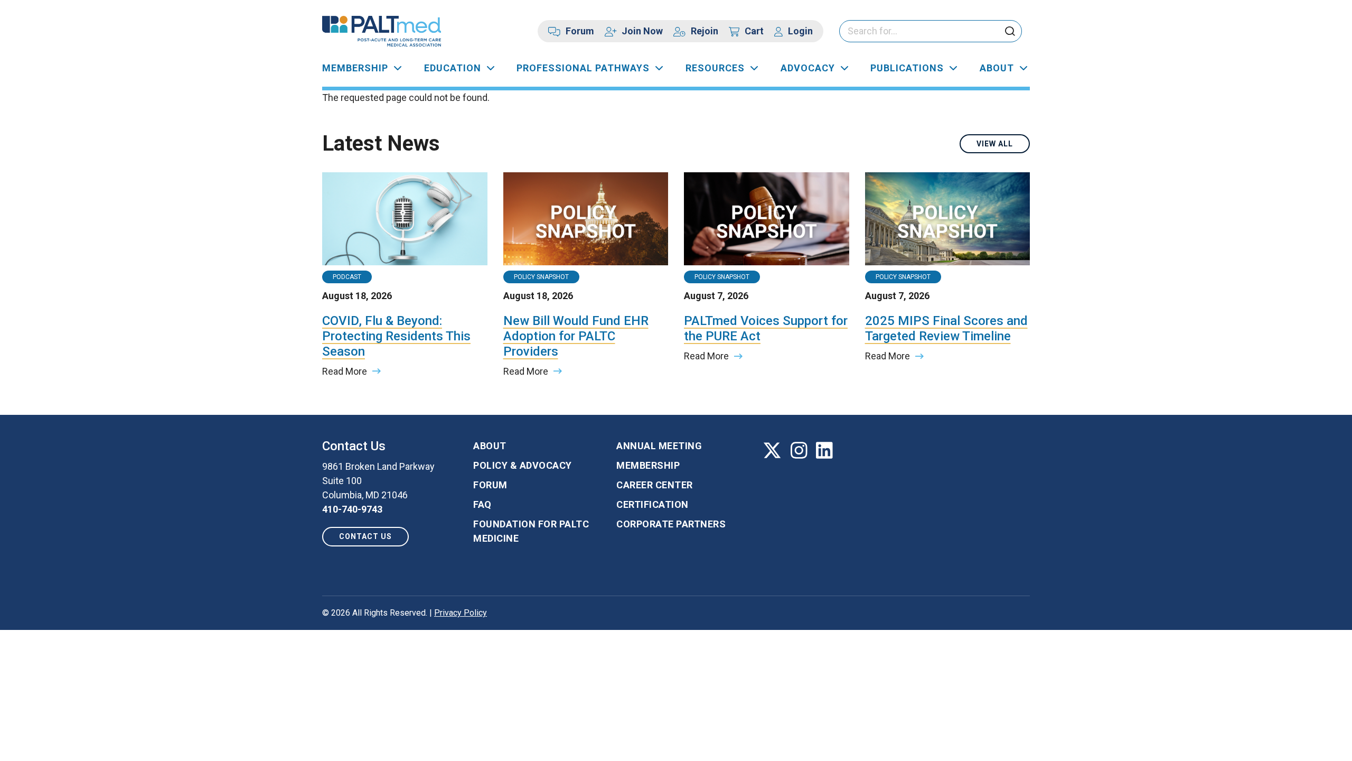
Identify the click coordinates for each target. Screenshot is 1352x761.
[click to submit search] (1010, 32)
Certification (652, 504)
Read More (344, 371)
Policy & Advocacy (522, 465)
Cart (754, 30)
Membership (355, 67)
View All (995, 144)
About (997, 67)
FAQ (482, 504)
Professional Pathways (583, 67)
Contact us (365, 536)
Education (452, 67)
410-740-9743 (352, 509)
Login (800, 30)
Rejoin (704, 30)
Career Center (654, 484)
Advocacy (808, 67)
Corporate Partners (671, 524)
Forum (580, 30)
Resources (715, 67)
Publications (907, 67)
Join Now (642, 30)
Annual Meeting (659, 445)
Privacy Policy (460, 613)
